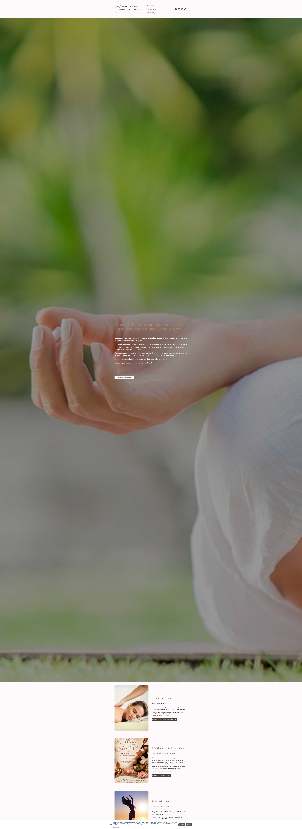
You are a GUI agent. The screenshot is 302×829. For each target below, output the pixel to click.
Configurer (116, 827)
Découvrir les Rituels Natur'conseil (161, 775)
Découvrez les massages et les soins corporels (164, 719)
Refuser (189, 824)
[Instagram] (179, 9)
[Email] (182, 9)
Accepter (181, 824)
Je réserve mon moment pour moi (124, 377)
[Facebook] (176, 9)
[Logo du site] (151, 16)
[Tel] (185, 9)
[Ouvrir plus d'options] (116, 12)
